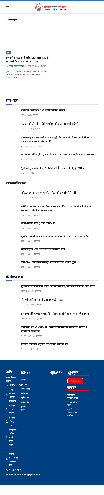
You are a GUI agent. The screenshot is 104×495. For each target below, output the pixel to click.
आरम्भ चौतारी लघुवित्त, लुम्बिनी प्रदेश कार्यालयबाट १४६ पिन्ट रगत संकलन (57, 155)
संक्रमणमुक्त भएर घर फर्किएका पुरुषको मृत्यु (43, 249)
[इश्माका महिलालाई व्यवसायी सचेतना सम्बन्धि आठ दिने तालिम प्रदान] (12, 316)
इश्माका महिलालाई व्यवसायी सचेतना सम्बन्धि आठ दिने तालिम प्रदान (55, 314)
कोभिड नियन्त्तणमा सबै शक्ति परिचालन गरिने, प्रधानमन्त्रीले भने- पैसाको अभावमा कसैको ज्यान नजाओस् (56, 208)
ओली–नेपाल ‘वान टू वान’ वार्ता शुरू (38, 223)
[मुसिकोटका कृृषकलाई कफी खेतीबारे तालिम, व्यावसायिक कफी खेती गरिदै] (12, 289)
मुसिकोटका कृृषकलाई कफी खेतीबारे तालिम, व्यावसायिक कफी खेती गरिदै (58, 286)
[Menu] (7, 7)
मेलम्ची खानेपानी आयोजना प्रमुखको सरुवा (42, 300)
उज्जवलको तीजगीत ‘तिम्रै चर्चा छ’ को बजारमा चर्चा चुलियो (49, 124)
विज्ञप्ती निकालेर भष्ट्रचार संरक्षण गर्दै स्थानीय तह (44, 344)
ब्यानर (8, 52)
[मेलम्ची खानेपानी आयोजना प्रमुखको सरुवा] (12, 302)
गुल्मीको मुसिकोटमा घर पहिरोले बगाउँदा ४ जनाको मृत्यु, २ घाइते (53, 168)
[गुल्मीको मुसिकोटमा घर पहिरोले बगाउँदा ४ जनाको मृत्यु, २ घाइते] (12, 170)
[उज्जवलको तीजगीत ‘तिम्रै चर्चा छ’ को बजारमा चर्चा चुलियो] (12, 126)
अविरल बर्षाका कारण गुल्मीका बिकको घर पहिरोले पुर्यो (48, 193)
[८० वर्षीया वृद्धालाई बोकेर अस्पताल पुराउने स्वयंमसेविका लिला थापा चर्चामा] (28, 41)
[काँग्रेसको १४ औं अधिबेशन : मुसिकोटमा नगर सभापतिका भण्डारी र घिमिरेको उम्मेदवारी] (12, 330)
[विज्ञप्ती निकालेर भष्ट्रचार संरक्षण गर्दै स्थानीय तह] (12, 347)
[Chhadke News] (52, 7)
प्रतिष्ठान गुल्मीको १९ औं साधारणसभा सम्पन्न (43, 110)
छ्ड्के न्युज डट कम (16, 66)
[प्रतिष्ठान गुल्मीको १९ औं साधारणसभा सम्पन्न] (12, 112)
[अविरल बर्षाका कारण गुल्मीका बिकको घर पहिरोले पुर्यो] (12, 195)
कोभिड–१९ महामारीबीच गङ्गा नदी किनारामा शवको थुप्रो (48, 262)
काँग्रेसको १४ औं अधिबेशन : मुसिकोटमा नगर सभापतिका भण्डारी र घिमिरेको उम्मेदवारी (54, 329)
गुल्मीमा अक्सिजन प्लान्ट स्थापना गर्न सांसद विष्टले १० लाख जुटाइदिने (55, 236)
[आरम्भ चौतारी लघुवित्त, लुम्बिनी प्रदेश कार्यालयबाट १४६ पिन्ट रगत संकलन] (12, 157)
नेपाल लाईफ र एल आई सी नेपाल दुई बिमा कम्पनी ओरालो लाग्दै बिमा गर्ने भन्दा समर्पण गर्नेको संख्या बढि (57, 139)
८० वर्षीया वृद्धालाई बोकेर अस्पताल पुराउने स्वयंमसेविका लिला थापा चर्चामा (27, 59)
